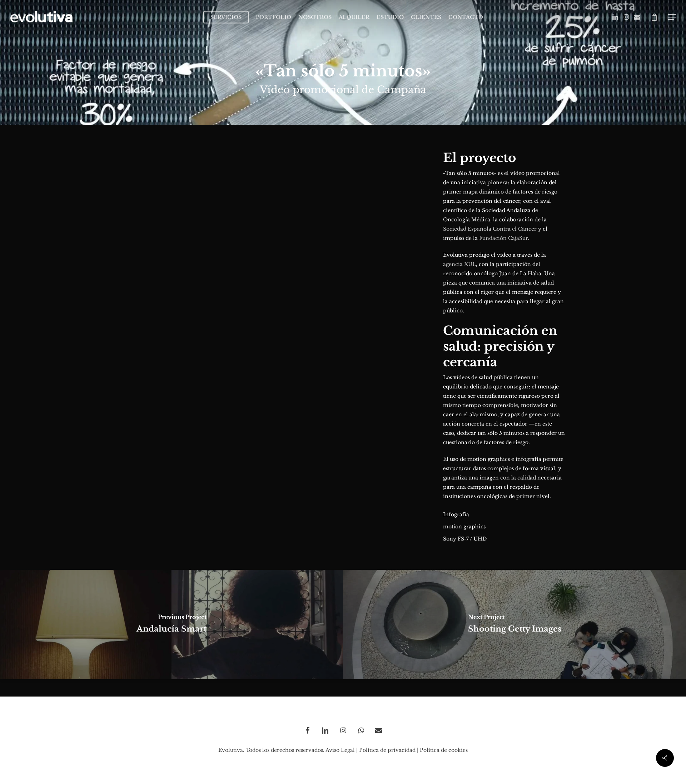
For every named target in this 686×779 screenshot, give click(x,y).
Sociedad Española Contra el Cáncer (490, 229)
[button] (672, 17)
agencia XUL (459, 264)
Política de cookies (444, 750)
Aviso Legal (340, 750)
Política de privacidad (387, 750)
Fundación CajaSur (503, 238)
